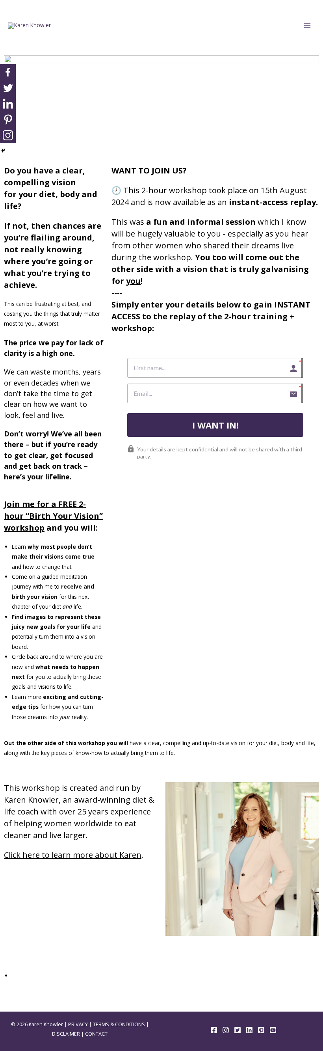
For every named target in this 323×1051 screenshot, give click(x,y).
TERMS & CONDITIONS (119, 1024)
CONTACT (96, 1033)
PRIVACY (78, 1024)
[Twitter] (8, 88)
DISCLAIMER (66, 1033)
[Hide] (3, 150)
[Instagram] (8, 135)
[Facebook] (8, 72)
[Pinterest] (8, 119)
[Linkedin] (8, 104)
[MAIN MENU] (307, 26)
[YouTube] (273, 1030)
